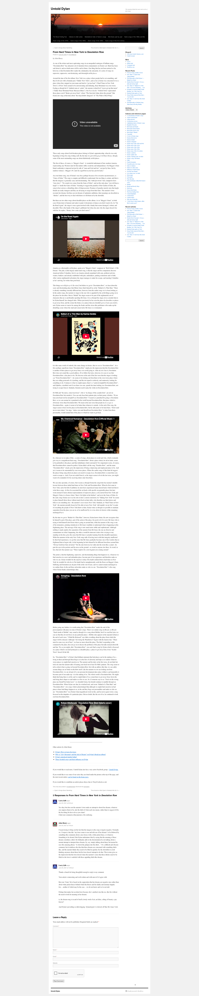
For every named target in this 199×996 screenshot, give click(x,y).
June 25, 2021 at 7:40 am (66, 825)
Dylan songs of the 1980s (78, 41)
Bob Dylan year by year (115, 37)
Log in (128, 61)
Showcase (129, 188)
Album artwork (131, 119)
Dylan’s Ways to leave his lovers (65, 752)
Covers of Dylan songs (132, 136)
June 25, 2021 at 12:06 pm (66, 868)
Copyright (129, 134)
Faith (128, 160)
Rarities (129, 184)
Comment (56, 926)
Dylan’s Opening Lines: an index (135, 156)
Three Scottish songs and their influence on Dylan (71, 759)
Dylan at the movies (132, 138)
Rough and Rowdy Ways (133, 186)
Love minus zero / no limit (133, 173)
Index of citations (131, 166)
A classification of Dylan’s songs (135, 115)
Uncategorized (71, 786)
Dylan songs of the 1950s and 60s (134, 37)
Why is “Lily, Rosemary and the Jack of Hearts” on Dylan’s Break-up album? (80, 754)
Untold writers (130, 197)
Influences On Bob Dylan (133, 169)
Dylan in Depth (131, 140)
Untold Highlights (131, 194)
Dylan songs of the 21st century (114, 41)
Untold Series (130, 195)
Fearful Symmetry (131, 162)
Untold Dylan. (113, 769)
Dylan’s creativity (131, 153)
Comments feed (131, 65)
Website (55, 963)
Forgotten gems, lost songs (133, 164)
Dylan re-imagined (131, 141)
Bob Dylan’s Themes (132, 132)
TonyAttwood (72, 54)
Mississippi (130, 175)
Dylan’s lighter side (132, 154)
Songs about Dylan (132, 190)
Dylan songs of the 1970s (60, 41)
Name (55, 950)
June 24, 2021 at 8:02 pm (66, 803)
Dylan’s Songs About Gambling (62, 48)
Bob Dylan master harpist (133, 128)
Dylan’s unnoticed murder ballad (66, 757)
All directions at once (132, 121)
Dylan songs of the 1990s (95, 41)
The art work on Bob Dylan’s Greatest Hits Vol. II (105, 48)
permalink (86, 786)
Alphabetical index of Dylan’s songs (95, 37)
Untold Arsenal (131, 56)
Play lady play (130, 179)
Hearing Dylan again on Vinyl (134, 93)
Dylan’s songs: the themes (133, 158)
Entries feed (130, 63)
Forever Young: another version (135, 72)
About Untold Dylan (132, 117)
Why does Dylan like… (133, 199)
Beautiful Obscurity (132, 125)
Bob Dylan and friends (132, 126)
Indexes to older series (76, 37)
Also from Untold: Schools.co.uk (135, 54)
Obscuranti (129, 177)
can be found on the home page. (78, 777)
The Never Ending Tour (60, 37)
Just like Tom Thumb (132, 171)
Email (55, 956)
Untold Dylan (60, 8)
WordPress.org (130, 67)
